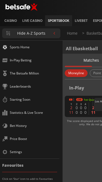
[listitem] (11, 20)
